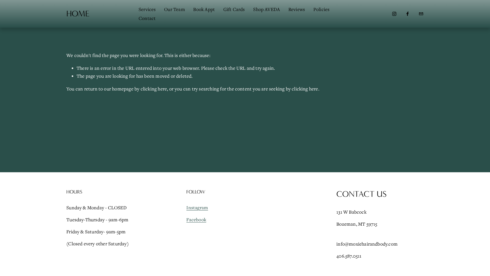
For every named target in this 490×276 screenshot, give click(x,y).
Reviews (296, 9)
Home (78, 14)
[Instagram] (394, 13)
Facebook (196, 219)
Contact (147, 18)
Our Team (174, 9)
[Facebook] (407, 13)
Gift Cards (234, 9)
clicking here (154, 89)
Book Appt (204, 9)
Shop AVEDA (266, 9)
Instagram (197, 207)
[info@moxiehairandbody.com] (421, 13)
